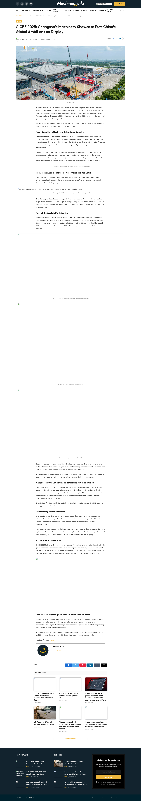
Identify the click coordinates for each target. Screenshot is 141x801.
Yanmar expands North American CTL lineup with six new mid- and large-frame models (70, 725)
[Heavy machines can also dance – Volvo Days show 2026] (70, 684)
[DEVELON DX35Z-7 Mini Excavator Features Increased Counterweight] (20, 763)
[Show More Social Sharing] (123, 38)
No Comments (51, 40)
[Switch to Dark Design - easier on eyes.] (121, 10)
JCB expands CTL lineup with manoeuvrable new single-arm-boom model (36, 783)
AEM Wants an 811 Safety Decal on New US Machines (44, 723)
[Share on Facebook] (113, 38)
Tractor (67, 10)
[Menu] (17, 10)
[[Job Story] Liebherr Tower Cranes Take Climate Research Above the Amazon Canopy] (45, 684)
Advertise (115, 797)
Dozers (76, 10)
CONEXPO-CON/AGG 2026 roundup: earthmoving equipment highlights (36, 773)
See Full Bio (57, 651)
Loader (48, 10)
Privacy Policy (105, 784)
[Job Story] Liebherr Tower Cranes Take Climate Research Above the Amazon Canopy (45, 696)
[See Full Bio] (62, 650)
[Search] (124, 10)
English (103, 4)
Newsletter (119, 4)
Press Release (106, 797)
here (52, 640)
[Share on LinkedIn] (119, 38)
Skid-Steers (56, 10)
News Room (25, 40)
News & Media (110, 10)
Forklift (84, 10)
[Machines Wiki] (70, 3)
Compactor (38, 10)
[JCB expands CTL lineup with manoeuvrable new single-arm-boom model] (20, 784)
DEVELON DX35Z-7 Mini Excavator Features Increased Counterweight (37, 763)
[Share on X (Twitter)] (116, 38)
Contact (122, 797)
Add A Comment (70, 739)
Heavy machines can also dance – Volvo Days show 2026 (68, 695)
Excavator (26, 10)
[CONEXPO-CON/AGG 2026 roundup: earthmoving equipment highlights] (20, 774)
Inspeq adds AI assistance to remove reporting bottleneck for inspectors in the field (96, 724)
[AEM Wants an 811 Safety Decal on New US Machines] (45, 712)
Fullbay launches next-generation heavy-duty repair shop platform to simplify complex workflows (95, 696)
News (19, 21)
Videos (93, 10)
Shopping (102, 10)
